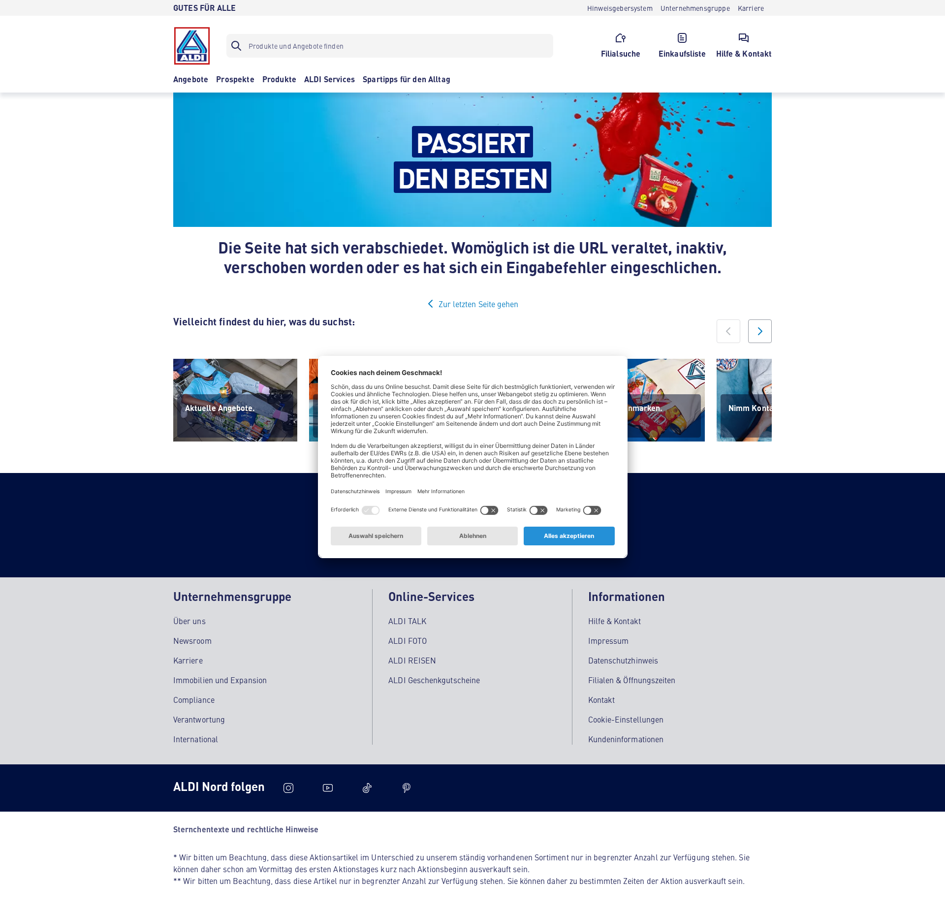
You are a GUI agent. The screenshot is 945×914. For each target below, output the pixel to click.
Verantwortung (199, 719)
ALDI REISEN (412, 660)
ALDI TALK (407, 620)
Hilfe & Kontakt (614, 620)
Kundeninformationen (626, 738)
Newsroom (192, 640)
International (195, 738)
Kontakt (601, 699)
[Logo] (192, 45)
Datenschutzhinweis (623, 660)
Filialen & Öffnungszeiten (632, 679)
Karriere (188, 660)
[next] (760, 331)
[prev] (728, 331)
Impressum (608, 640)
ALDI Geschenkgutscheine (434, 679)
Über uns (189, 620)
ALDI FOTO (407, 640)
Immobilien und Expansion (220, 679)
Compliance (194, 699)
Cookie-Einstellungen (626, 719)
